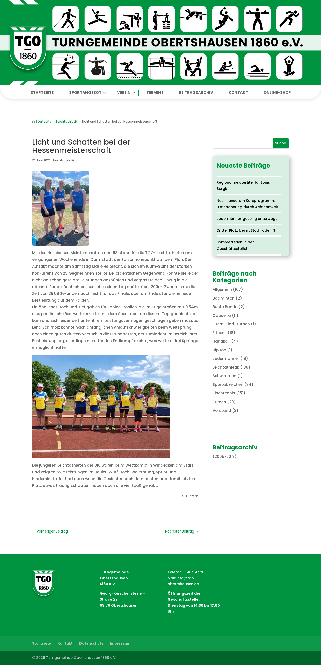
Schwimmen (224, 375)
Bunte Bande (225, 306)
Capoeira (222, 315)
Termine (154, 93)
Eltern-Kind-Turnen (231, 324)
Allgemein (222, 289)
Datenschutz (91, 643)
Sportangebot (85, 93)
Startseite (42, 93)
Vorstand (222, 410)
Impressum (120, 643)
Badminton (224, 298)
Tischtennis (224, 393)
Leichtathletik (63, 160)
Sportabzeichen (228, 384)
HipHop (219, 350)
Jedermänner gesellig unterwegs (247, 218)
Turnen (219, 402)
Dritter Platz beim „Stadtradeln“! (246, 230)
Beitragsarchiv (196, 93)
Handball (221, 341)
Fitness (220, 332)
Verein (124, 93)
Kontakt (238, 93)
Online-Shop (277, 93)
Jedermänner (226, 358)
